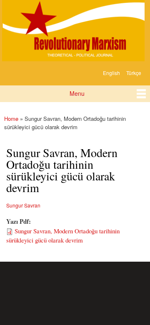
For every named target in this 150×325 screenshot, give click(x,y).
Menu (77, 93)
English (111, 72)
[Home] (72, 31)
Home (11, 118)
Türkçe (133, 72)
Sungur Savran (23, 205)
